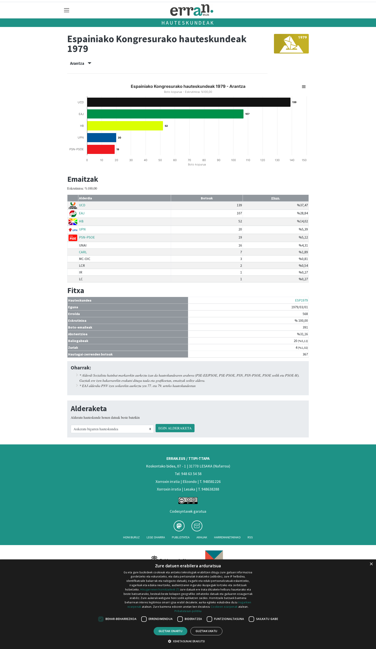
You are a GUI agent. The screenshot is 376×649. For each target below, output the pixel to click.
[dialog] (188, 604)
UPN (82, 229)
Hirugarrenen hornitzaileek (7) (159, 589)
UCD (82, 205)
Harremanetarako (227, 537)
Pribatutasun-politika (188, 611)
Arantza (79, 63)
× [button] (371, 564)
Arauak (201, 537)
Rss (250, 537)
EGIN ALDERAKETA (175, 428)
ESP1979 (301, 300)
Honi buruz (131, 537)
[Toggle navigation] (66, 10)
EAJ (82, 213)
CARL (83, 252)
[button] (188, 641)
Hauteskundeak (187, 22)
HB (81, 221)
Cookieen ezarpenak (224, 607)
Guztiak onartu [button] (171, 631)
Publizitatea (181, 537)
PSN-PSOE (87, 237)
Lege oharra (156, 537)
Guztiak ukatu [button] (206, 631)
